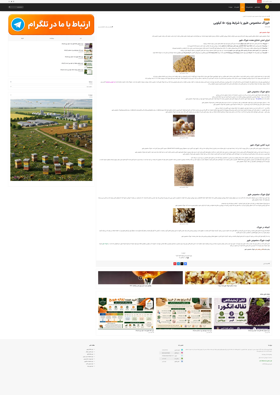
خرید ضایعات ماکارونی (88, 361)
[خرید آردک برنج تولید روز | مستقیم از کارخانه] (184, 313)
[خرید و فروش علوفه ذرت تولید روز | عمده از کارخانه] (88, 65)
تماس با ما (236, 7)
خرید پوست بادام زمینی (88, 359)
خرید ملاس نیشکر (89, 352)
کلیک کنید (164, 358)
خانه (268, 16)
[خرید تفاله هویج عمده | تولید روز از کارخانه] (126, 313)
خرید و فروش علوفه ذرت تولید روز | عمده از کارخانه (72, 63)
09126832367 (165, 350)
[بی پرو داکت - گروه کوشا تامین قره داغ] (267, 7)
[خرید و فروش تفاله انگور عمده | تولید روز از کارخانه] (242, 313)
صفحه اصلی (257, 7)
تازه (81, 38)
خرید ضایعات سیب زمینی (88, 356)
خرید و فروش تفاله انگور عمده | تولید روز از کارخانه (259, 330)
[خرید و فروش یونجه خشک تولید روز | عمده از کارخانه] (88, 71)
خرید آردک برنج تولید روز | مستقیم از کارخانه (202, 330)
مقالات (242, 7)
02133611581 (264, 364)
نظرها (22, 38)
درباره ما (230, 7)
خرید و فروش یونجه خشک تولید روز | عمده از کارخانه (71, 70)
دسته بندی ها (250, 7)
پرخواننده (52, 38)
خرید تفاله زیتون (90, 349)
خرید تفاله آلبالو (90, 354)
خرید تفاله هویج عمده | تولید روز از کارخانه (145, 330)
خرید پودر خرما (90, 366)
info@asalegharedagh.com (168, 356)
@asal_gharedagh (166, 353)
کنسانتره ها (258, 99)
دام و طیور (264, 16)
